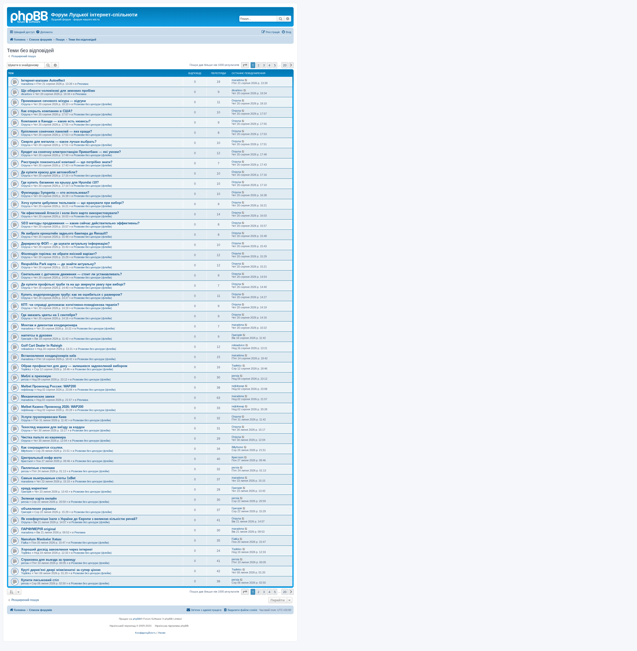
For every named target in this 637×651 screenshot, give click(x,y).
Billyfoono (27, 450)
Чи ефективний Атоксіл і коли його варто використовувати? (70, 213)
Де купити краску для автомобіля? (49, 172)
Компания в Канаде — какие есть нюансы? (56, 121)
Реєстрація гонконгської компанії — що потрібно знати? (66, 162)
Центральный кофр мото (41, 458)
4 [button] (269, 65)
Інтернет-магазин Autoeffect (43, 80)
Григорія (26, 338)
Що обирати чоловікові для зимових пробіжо (58, 91)
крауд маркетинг (34, 488)
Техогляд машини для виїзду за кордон (53, 427)
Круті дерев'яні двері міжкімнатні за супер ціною (61, 570)
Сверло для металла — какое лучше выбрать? (59, 141)
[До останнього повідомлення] (246, 80)
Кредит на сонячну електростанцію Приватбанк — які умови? (71, 152)
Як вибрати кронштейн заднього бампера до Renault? (64, 233)
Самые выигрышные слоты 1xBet (48, 478)
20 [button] (284, 65)
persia (25, 379)
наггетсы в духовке (36, 335)
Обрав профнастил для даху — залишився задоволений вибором (74, 366)
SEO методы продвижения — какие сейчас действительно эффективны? (80, 223)
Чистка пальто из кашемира (43, 437)
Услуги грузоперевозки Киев (43, 417)
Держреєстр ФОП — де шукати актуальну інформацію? (65, 243)
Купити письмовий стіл (40, 580)
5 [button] (275, 65)
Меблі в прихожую (36, 376)
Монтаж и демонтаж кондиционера (49, 325)
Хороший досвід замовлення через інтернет (57, 549)
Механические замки (37, 396)
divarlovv (26, 94)
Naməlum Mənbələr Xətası (41, 539)
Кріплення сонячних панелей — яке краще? (56, 131)
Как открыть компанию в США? (46, 111)
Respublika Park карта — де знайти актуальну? (58, 264)
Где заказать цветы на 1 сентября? (49, 315)
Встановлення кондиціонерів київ (48, 356)
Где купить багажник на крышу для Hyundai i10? (60, 182)
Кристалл (27, 461)
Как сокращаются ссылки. (42, 447)
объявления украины (38, 509)
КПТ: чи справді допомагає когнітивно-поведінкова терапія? (70, 305)
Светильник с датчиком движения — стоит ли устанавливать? (71, 274)
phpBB (137, 618)
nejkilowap (27, 389)
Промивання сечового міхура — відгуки (53, 101)
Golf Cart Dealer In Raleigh (41, 345)
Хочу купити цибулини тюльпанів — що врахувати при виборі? (72, 203)
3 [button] (264, 65)
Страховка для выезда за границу (48, 559)
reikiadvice (27, 348)
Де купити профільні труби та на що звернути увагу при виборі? (73, 284)
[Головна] (29, 16)
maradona (27, 83)
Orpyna (25, 104)
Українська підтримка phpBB (172, 625)
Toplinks (26, 369)
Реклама (82, 83)
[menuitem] (44, 32)
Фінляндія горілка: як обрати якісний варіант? (59, 254)
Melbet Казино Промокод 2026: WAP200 (52, 407)
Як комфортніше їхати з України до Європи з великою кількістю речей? (79, 519)
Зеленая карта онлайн (39, 498)
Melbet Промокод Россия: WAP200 (48, 386)
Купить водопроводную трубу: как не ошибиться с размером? (71, 294)
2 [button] (258, 65)
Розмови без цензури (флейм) (93, 104)
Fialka (24, 542)
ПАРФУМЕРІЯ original (38, 529)
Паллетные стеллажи (38, 468)
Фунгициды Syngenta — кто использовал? (55, 192)
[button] (245, 65)
